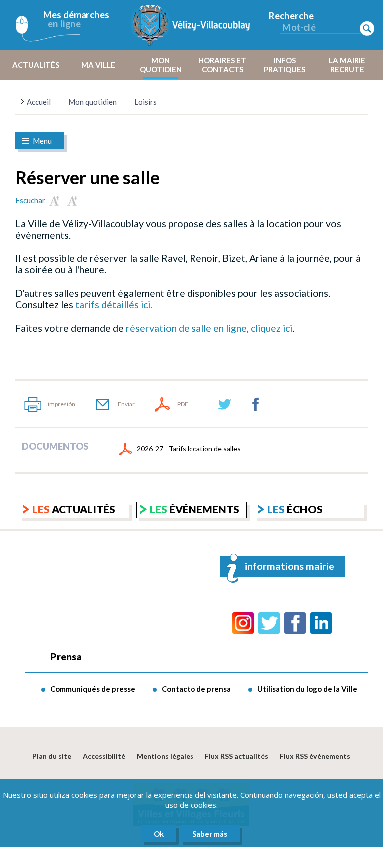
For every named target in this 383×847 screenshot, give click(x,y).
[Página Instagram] (243, 623)
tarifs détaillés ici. (112, 304)
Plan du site (51, 756)
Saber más (209, 833)
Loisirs (145, 101)
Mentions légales (165, 756)
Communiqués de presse (92, 688)
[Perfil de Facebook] (295, 623)
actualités (73, 509)
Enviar (126, 404)
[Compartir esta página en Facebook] (255, 404)
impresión (61, 404)
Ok (159, 833)
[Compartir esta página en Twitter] (224, 404)
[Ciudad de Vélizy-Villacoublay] (191, 25)
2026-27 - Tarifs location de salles (189, 448)
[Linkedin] (321, 623)
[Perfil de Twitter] (269, 623)
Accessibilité (104, 756)
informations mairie (289, 566)
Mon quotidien (92, 101)
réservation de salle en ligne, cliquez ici (208, 328)
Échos (295, 509)
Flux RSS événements (315, 756)
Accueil (39, 101)
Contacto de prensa (196, 688)
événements (194, 509)
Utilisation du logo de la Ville (307, 688)
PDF (182, 404)
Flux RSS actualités (236, 756)
